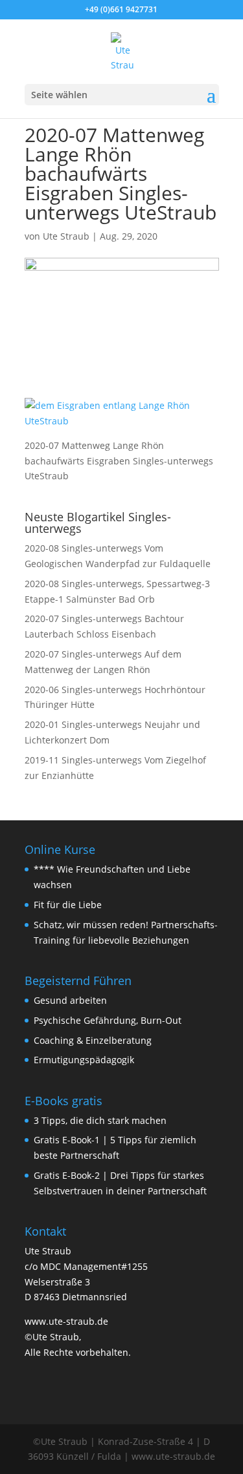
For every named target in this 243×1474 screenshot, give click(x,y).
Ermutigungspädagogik (84, 1060)
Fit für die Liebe (68, 904)
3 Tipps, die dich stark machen (100, 1120)
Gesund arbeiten (70, 1000)
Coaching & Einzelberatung (93, 1040)
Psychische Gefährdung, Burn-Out (107, 1020)
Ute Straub (66, 236)
